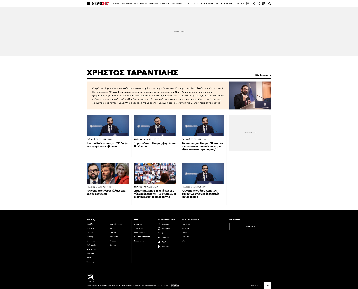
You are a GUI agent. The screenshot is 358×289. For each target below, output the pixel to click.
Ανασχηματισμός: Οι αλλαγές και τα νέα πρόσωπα (106, 192)
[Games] (263, 3)
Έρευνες (90, 262)
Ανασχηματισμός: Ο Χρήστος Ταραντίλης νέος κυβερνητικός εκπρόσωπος (200, 194)
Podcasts (114, 237)
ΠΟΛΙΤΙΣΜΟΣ (192, 3)
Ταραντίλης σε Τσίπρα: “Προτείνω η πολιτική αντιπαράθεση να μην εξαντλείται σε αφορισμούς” (202, 146)
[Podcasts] (258, 3)
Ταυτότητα (138, 228)
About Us (138, 224)
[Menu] (88, 3)
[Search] (269, 3)
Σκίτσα (113, 232)
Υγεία (89, 258)
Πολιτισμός (91, 245)
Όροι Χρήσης (139, 232)
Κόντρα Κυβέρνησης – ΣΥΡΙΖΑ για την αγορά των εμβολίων (107, 144)
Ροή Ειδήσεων (116, 224)
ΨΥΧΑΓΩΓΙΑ (207, 3)
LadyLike (185, 237)
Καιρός (228, 3)
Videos (113, 241)
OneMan (185, 232)
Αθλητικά (90, 253)
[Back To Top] (267, 285)
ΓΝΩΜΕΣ (164, 3)
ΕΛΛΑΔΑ (114, 3)
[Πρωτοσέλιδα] (248, 3)
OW (183, 241)
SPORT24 (185, 228)
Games (113, 245)
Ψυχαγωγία (91, 249)
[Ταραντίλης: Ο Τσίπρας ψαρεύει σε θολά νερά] (155, 125)
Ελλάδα (90, 224)
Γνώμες (90, 237)
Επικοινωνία (139, 241)
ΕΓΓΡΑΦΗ (250, 227)
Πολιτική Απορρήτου (142, 237)
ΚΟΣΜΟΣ (153, 3)
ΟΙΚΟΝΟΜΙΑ (140, 3)
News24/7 (186, 224)
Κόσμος (90, 232)
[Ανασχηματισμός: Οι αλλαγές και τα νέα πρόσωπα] (108, 173)
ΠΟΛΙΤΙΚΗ (127, 3)
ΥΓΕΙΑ (219, 3)
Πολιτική (91, 139)
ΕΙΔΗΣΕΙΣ (240, 3)
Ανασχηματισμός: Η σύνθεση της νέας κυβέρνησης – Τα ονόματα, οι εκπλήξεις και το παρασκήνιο (155, 194)
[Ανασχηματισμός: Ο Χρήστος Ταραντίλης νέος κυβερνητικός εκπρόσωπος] (203, 173)
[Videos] (253, 3)
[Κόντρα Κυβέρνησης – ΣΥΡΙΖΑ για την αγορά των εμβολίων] (108, 125)
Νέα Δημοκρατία (263, 75)
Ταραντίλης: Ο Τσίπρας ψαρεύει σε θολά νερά (155, 144)
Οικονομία (91, 241)
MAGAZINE (177, 3)
